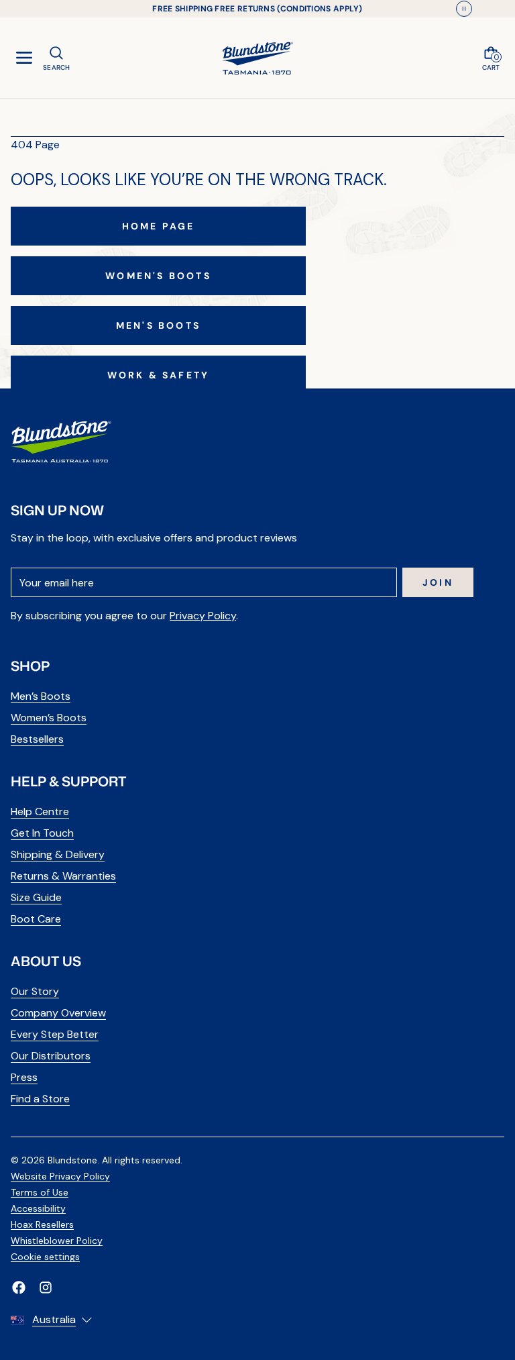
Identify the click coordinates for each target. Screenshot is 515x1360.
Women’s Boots (49, 718)
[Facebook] (19, 1287)
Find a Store (40, 1099)
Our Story (35, 991)
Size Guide (36, 897)
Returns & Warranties (63, 876)
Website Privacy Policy (60, 1176)
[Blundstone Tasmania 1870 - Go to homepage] (257, 58)
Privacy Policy (203, 616)
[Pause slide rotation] (464, 9)
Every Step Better (55, 1034)
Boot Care (36, 919)
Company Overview (58, 1013)
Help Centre (40, 811)
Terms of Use (39, 1192)
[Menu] (24, 57)
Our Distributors (51, 1056)
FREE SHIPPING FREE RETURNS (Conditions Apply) (257, 8)
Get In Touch (42, 833)
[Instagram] (46, 1287)
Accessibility (38, 1208)
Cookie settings (45, 1257)
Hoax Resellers (42, 1224)
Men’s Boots (40, 696)
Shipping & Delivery (58, 854)
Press (24, 1077)
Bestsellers (37, 739)
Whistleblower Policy (57, 1241)
